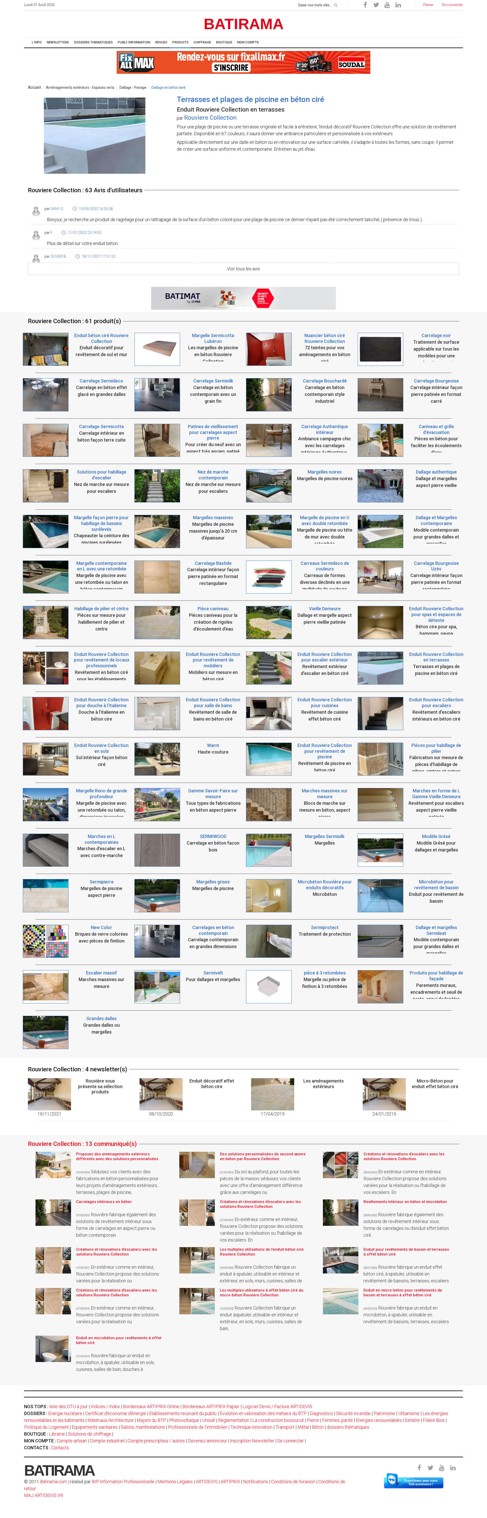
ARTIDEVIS (207, 1481)
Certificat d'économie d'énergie (115, 1413)
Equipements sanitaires (95, 1427)
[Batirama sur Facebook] (365, 5)
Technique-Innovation (251, 1427)
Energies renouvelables (379, 1420)
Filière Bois (434, 1420)
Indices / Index (105, 1406)
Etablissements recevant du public (183, 1413)
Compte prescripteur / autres (156, 1440)
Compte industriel (107, 1440)
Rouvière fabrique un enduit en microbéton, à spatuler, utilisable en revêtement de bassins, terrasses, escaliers (406, 1314)
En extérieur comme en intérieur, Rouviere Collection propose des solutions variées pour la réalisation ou (117, 1273)
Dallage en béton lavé (168, 87)
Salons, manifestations (143, 1427)
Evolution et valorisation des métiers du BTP (263, 1413)
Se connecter (290, 1440)
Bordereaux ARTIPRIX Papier (210, 1406)
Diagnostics (321, 1413)
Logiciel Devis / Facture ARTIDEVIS (277, 1406)
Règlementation (233, 1420)
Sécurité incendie (353, 1413)
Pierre (313, 1420)
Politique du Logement (46, 1427)
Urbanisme (409, 1413)
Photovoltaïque (184, 1420)
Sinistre (412, 1420)
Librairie (57, 1434)
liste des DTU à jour (68, 1406)
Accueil (34, 87)
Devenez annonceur (207, 1440)
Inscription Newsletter (252, 1440)
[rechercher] (336, 4)
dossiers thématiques (348, 1427)
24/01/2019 (384, 1113)
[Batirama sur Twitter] (376, 5)
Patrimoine (384, 1413)
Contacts (60, 1447)
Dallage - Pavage (132, 87)
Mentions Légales (175, 1481)
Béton (318, 1427)
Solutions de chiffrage (89, 1434)
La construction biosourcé (278, 1420)
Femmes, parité (337, 1420)
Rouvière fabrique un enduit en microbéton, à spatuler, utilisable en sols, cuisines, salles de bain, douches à (115, 1362)
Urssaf (208, 1420)
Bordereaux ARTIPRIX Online (151, 1406)
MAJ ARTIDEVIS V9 (43, 1495)
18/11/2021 (49, 1113)
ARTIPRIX (230, 1481)
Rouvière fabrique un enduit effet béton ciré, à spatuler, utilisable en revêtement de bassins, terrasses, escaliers (406, 1273)
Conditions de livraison (293, 1481)
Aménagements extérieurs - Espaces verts (80, 87)
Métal (303, 1427)
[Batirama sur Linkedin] (398, 5)
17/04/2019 (273, 1113)
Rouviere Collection (210, 117)
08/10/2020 (161, 1113)
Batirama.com (53, 1481)
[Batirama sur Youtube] (387, 5)
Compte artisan (72, 1440)
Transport (284, 1427)
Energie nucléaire (65, 1413)
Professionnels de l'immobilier (197, 1427)
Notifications (256, 1481)
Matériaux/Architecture (111, 1420)
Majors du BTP (151, 1420)
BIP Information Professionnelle (123, 1481)
